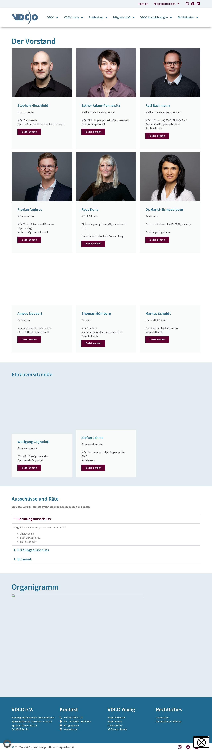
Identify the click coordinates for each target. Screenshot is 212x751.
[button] (7, 743)
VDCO (50, 17)
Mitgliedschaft (122, 17)
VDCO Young (71, 17)
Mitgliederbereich (164, 3)
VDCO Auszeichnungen (154, 17)
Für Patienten (186, 17)
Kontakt (143, 3)
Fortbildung (96, 17)
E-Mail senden (29, 131)
